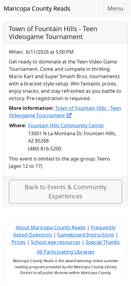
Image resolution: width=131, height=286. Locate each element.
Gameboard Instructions (85, 234)
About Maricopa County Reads (51, 227)
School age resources (55, 242)
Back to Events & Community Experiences (66, 191)
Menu (117, 8)
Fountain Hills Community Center (66, 125)
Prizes (19, 242)
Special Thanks (103, 242)
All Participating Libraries (65, 251)
